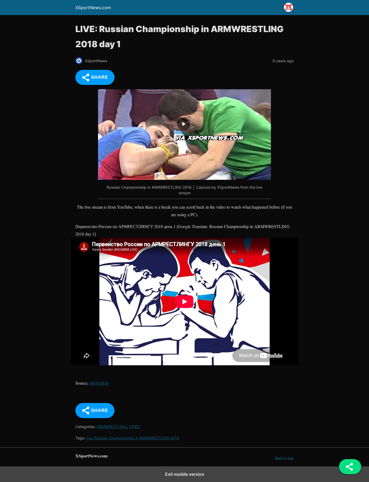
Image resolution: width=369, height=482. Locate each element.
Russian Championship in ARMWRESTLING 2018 (136, 438)
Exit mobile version (184, 474)
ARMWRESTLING (112, 426)
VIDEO (134, 426)
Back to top (284, 458)
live (89, 438)
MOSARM (99, 383)
